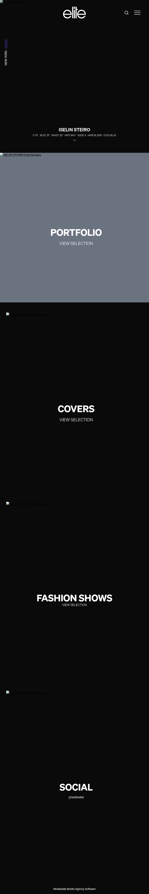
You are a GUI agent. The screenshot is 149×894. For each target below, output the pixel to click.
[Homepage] (74, 12)
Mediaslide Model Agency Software (74, 889)
